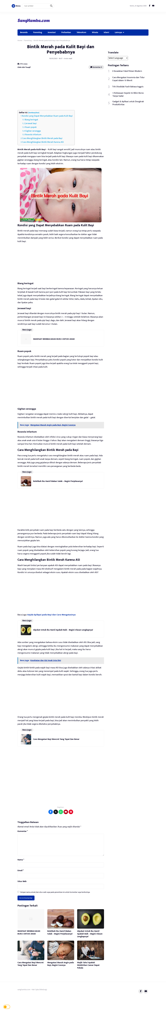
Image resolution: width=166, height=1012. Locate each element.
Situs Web (22, 881)
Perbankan (66, 32)
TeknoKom (81, 32)
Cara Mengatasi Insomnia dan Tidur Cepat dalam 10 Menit (128, 79)
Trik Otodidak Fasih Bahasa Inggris (127, 86)
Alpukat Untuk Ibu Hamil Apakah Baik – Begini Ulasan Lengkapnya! (63, 630)
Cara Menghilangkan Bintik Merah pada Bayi (42, 138)
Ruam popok (31, 127)
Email (21, 870)
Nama (21, 860)
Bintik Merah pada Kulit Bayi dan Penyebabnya (60, 49)
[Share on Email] (66, 812)
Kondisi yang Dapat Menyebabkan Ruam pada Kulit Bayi (47, 116)
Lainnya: (118, 32)
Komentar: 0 (97, 67)
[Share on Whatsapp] (60, 812)
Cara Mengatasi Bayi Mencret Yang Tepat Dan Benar (56, 739)
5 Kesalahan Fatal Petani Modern (127, 71)
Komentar (23, 831)
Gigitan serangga (33, 131)
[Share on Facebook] (50, 812)
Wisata (95, 32)
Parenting (37, 32)
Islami (106, 32)
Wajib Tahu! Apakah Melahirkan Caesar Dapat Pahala (88, 965)
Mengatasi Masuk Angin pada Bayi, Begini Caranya (60, 964)
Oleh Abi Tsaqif (24, 67)
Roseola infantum (33, 134)
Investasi (52, 32)
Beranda (23, 32)
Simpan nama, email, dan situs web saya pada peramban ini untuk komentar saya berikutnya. (55, 892)
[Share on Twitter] (55, 812)
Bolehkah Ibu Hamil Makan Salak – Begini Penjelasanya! (58, 481)
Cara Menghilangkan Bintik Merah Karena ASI (43, 142)
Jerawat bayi (31, 123)
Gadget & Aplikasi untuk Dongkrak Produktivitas (128, 103)
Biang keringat (31, 119)
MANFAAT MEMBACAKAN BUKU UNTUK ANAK (54, 339)
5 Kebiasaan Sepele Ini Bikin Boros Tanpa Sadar (128, 95)
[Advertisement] (60, 90)
